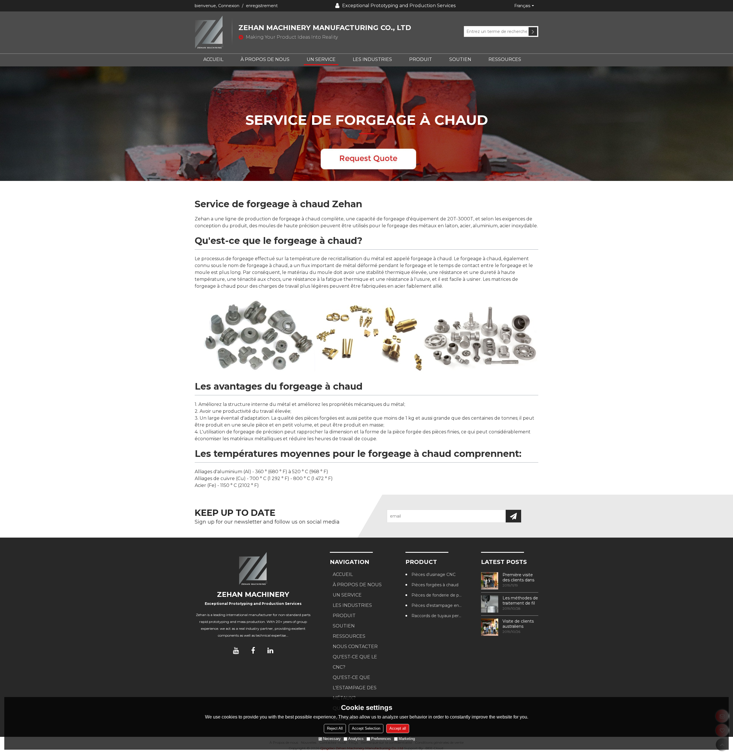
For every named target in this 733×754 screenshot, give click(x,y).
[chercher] (533, 31)
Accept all (397, 728)
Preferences (381, 739)
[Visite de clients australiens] (489, 627)
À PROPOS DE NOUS (265, 59)
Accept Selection (366, 728)
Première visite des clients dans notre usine (518, 577)
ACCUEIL (213, 59)
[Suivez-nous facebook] (253, 650)
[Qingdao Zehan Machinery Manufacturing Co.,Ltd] (213, 32)
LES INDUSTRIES (372, 59)
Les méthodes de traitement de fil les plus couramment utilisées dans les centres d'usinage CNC (520, 600)
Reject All (335, 728)
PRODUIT (420, 59)
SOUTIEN (460, 59)
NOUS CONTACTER (355, 646)
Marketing (407, 739)
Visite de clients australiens (518, 624)
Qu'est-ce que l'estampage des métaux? (355, 688)
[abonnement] (513, 516)
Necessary (332, 739)
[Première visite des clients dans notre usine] (489, 580)
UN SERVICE (321, 59)
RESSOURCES (504, 59)
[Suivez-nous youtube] (236, 650)
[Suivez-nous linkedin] (270, 650)
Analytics (356, 739)
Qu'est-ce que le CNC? (355, 662)
